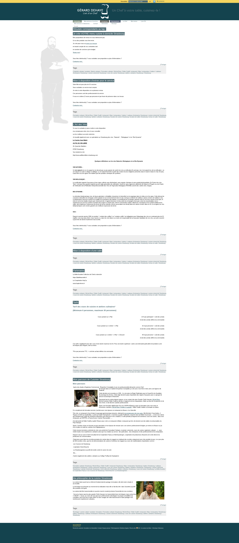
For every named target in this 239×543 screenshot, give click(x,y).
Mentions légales (124, 528)
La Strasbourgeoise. (121, 470)
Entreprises (104, 21)
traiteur (152, 71)
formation (99, 512)
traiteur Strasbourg (149, 466)
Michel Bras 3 (116, 407)
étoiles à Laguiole (126, 407)
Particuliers (77, 21)
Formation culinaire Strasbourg (82, 466)
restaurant (134, 71)
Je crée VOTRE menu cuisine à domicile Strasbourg (98, 33)
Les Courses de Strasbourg (95, 470)
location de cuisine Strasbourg (120, 117)
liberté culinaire (95, 71)
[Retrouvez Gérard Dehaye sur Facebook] (155, 1)
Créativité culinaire (78, 71)
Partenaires (105, 23)
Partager (163, 64)
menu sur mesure (91, 43)
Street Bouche (109, 470)
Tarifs (75, 302)
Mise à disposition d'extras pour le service (93, 80)
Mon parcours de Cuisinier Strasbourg (91, 379)
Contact (95, 23)
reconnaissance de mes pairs (134, 413)
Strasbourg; (162, 117)
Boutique (114, 23)
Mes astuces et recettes (91, 21)
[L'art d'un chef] (119, 18)
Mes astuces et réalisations (82, 23)
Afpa (139, 71)
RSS (139, 528)
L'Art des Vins (80, 124)
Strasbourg (147, 73)
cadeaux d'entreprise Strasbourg (137, 115)
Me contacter (160, 1)
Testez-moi (76, 52)
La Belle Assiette (160, 469)
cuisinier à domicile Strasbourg (90, 469)
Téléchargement (115, 528)
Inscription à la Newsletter (90, 528)
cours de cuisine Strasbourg (115, 73)
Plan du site (133, 528)
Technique (76, 512)
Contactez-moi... (78, 61)
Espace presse (106, 528)
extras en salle (153, 117)
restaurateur (145, 71)
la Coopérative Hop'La (79, 470)
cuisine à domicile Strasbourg (97, 73)
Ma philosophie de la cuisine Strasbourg (92, 478)
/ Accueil (76, 26)
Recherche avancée (78, 528)
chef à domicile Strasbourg (108, 469)
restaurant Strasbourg (116, 466)
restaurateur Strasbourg (135, 466)
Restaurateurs (115, 21)
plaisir (87, 512)
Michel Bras (117, 71)
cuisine (82, 512)
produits (87, 71)
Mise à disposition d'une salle (87, 250)
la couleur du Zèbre (146, 528)
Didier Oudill (126, 71)
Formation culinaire (107, 71)
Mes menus (134, 21)
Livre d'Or (143, 21)
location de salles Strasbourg (139, 117)
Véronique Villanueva (157, 528)
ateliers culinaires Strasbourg (134, 73)
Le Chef (125, 21)
